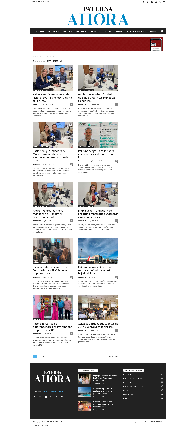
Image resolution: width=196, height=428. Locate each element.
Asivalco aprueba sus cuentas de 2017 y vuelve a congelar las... (98, 325)
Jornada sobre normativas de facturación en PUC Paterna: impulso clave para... (51, 270)
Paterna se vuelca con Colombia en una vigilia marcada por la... (103, 404)
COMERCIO (36, 319)
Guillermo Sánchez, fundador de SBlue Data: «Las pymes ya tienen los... (96, 98)
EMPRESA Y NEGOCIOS (136, 31)
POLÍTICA (67, 31)
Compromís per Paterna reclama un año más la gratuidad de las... (103, 391)
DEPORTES (95, 31)
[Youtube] (164, 2)
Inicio (34, 57)
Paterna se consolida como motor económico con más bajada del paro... (95, 270)
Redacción (37, 104)
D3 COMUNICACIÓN (157, 422)
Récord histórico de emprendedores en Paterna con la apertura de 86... (52, 327)
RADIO (153, 31)
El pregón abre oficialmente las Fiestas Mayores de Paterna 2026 (105, 378)
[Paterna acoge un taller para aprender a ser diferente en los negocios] (98, 135)
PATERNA (52, 31)
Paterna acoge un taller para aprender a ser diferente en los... (96, 154)
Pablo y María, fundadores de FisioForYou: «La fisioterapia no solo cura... (52, 98)
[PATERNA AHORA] (98, 16)
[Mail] (155, 2)
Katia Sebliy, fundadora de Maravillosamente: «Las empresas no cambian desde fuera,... (50, 155)
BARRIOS (80, 31)
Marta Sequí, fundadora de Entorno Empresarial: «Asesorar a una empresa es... (98, 214)
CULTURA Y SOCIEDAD (132, 379)
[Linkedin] (151, 2)
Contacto (143, 422)
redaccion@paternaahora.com (55, 391)
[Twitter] (160, 2)
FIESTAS (107, 31)
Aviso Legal (133, 422)
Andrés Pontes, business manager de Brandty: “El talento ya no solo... (48, 214)
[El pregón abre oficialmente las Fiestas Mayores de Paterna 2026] (84, 379)
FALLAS (118, 31)
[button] (162, 31)
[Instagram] (147, 2)
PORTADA (39, 31)
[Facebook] (143, 2)
